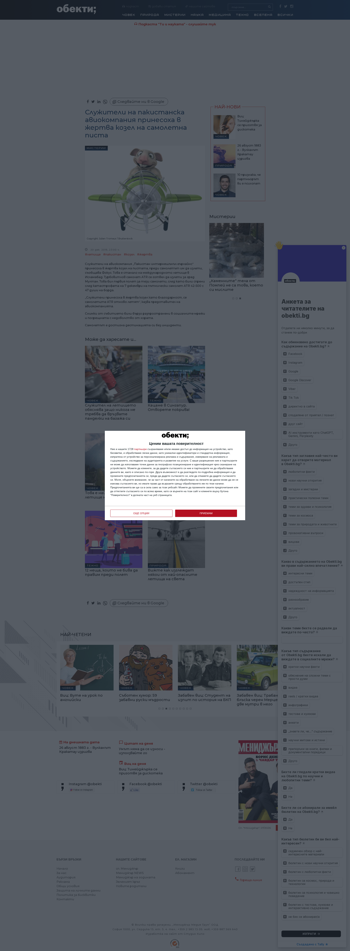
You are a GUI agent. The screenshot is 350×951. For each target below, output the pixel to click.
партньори (140, 449)
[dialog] (175, 475)
